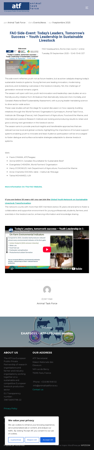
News (43, 22)
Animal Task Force (16, 22)
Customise (16, 440)
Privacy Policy (10, 408)
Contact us (38, 389)
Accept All (48, 440)
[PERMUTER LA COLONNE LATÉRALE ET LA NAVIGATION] (87, 7)
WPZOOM (85, 445)
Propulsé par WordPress (14, 445)
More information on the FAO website (23, 187)
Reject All (32, 440)
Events (36, 22)
